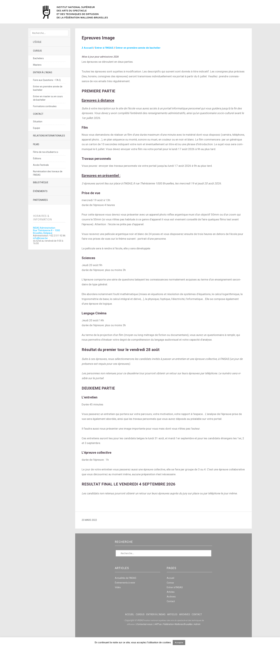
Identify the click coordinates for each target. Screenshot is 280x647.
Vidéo (118, 587)
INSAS (75, 12)
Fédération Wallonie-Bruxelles (177, 624)
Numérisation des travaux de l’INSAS (47, 173)
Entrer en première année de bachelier (47, 88)
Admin (197, 624)
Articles (171, 592)
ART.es (158, 624)
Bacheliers (38, 58)
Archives (171, 596)
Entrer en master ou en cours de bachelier (48, 98)
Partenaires (40, 200)
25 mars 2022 (89, 520)
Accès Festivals (41, 165)
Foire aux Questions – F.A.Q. (47, 80)
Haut (163, 634)
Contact (38, 114)
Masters (37, 65)
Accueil (88, 47)
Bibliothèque (40, 182)
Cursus (37, 50)
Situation (37, 121)
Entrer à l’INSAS (42, 72)
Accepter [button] (179, 642)
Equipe (36, 128)
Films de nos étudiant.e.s (45, 152)
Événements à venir (125, 582)
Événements (40, 191)
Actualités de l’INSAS (125, 578)
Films (36, 144)
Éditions (37, 158)
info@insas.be (40, 238)
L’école (37, 42)
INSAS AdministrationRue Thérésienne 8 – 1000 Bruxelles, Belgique (46, 230)
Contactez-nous (144, 624)
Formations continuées (45, 106)
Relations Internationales (49, 135)
